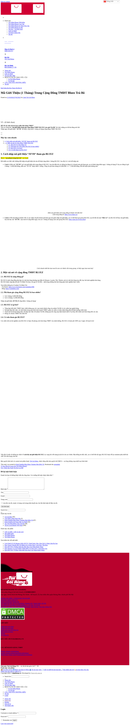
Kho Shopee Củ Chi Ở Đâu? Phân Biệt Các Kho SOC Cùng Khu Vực (26, 548)
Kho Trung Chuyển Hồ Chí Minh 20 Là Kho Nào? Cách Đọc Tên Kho (26, 545)
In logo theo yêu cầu (81, 669)
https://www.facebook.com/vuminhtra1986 (21, 287)
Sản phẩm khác (9, 533)
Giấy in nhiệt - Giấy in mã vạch (14, 532)
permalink (57, 464)
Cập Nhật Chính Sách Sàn (12, 518)
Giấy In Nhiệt (12, 31)
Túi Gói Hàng (34, 461)
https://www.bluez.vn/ (71, 214)
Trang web (4, 499)
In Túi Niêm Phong (14, 79)
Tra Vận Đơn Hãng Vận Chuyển (14, 523)
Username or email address (9, 713)
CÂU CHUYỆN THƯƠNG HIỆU (15, 82)
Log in (14, 720)
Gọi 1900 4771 (16, 671)
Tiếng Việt (109, 1)
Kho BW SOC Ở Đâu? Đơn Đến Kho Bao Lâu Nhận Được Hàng (25, 550)
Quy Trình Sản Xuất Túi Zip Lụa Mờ (12, 468)
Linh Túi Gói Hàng (29, 97)
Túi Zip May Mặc (10, 75)
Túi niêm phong (7, 669)
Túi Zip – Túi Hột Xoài (15, 29)
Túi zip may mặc (35, 669)
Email (2, 496)
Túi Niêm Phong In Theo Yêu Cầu (18, 26)
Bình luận (4, 489)
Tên (2, 492)
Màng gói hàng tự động (21, 669)
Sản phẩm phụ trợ (67, 669)
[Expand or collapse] (1, 134)
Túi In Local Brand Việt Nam (13, 525)
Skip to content (5, 1)
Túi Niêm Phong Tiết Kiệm (16, 22)
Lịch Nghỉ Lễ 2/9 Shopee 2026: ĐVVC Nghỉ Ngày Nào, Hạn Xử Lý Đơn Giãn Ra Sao (31, 543)
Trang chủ (8, 70)
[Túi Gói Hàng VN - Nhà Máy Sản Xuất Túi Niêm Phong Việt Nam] (23, 14)
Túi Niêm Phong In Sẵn (15, 27)
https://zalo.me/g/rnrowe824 (77, 219)
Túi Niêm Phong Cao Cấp (16, 24)
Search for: (4, 510)
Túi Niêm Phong (10, 72)
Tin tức (10, 34)
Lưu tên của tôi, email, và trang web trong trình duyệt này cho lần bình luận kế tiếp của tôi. (30, 503)
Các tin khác (8, 517)
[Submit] (1, 512)
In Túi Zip (11, 81)
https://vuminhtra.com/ (12, 288)
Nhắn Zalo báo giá (6, 671)
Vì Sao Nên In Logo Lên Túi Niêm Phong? (14, 466)
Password (4, 716)
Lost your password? (7, 723)
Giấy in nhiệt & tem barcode (51, 669)
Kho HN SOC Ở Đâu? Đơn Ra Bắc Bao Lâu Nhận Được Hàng (24, 547)
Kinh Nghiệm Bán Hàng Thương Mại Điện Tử (11, 88)
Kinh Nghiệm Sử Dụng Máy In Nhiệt (16, 522)
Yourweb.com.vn (36, 673)
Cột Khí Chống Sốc (14, 33)
